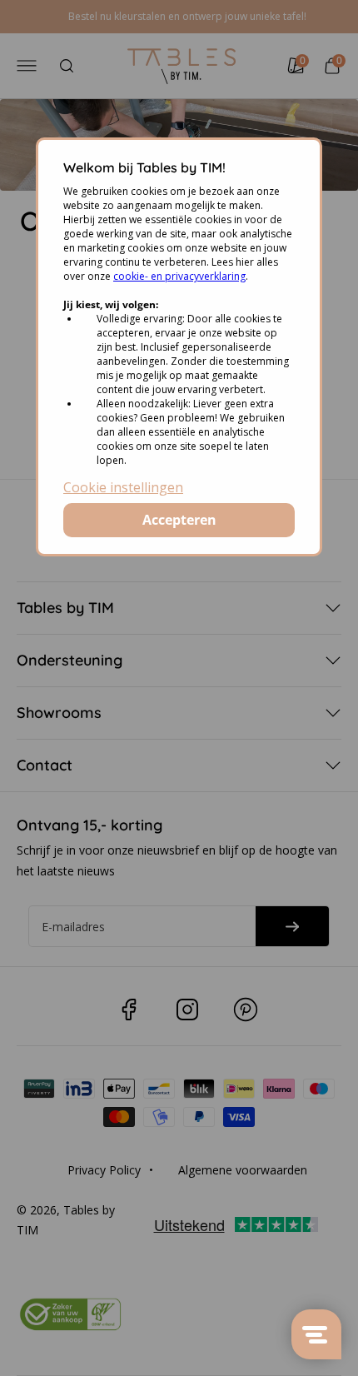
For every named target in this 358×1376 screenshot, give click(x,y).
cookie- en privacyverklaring (179, 276)
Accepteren (179, 520)
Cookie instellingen (123, 487)
